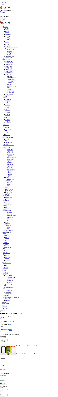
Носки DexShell (5, 244)
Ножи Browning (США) (10, 150)
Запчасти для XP (9, 54)
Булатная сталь (9, 182)
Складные (9, 175)
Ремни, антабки (9, 85)
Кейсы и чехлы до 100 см (10, 90)
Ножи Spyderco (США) (10, 166)
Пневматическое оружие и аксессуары (7, 59)
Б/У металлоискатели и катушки (7, 58)
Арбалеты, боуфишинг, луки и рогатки (7, 201)
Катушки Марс (7, 43)
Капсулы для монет (6, 295)
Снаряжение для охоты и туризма (6, 232)
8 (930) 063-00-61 (2, 12)
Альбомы (4, 285)
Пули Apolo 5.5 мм (7, 110)
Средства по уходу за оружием (9, 94)
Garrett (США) (7, 29)
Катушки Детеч (7, 42)
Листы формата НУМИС (8, 292)
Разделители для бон (9, 290)
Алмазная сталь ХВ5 (9, 181)
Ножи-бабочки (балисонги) (8, 186)
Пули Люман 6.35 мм (8, 122)
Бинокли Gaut (7, 234)
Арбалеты (4, 202)
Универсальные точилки (8, 197)
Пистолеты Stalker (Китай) (8, 71)
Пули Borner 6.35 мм (8, 118)
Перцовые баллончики (6, 135)
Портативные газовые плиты (7, 247)
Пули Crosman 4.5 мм (8, 99)
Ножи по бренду (7, 148)
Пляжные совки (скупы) (8, 57)
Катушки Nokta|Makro (8, 40)
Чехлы (7, 220)
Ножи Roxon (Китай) (9, 162)
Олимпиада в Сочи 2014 (10, 281)
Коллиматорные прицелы (11, 79)
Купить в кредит (4, 2)
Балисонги (9, 171)
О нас (2, 362)
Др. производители (7, 261)
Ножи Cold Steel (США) (10, 152)
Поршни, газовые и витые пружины (11, 83)
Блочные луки (7, 207)
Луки (4, 206)
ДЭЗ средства (5, 240)
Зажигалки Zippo (5, 273)
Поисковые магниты (6, 143)
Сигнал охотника (5, 251)
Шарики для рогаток (8, 231)
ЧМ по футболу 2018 (9, 282)
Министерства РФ (10, 278)
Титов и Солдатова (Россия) (10, 179)
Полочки (8, 218)
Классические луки (7, 208)
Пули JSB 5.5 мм (7, 113)
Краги (7, 216)
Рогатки (4, 209)
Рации (4, 248)
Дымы (6, 264)
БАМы (6, 130)
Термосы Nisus (7, 256)
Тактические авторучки (6, 127)
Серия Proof (6, 299)
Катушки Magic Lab (7, 36)
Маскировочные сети (6, 243)
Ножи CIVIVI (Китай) (10, 151)
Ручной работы (10, 174)
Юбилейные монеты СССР (8, 284)
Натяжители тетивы (9, 212)
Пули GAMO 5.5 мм (7, 112)
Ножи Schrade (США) (9, 165)
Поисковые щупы (5, 144)
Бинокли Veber (7, 238)
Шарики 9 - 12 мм (5, 124)
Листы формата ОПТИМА (8, 293)
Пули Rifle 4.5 (7, 102)
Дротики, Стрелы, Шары (6, 224)
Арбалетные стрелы (7, 229)
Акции (3, 3)
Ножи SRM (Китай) (9, 167)
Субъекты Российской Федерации (12, 276)
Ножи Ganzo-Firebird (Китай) (10, 154)
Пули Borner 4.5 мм (7, 98)
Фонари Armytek (7, 260)
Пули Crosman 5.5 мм (8, 111)
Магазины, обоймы (9, 76)
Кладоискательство (4, 26)
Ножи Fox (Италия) (9, 153)
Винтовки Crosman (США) (8, 61)
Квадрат (6, 140)
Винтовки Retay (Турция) (8, 63)
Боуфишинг (5, 205)
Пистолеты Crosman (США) (9, 68)
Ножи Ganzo (10, 156)
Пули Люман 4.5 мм (7, 107)
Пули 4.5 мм (5, 97)
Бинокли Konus (7, 235)
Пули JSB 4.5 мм (7, 101)
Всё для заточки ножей (6, 195)
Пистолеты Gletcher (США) (8, 69)
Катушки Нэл (7, 44)
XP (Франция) (7, 32)
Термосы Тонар (7, 258)
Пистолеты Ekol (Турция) (8, 66)
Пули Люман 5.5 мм (7, 116)
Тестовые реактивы (7, 300)
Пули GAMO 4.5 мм (7, 100)
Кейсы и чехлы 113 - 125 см (10, 91)
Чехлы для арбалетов (9, 214)
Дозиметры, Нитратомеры (5, 269)
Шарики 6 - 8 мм (5, 123)
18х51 (7, 132)
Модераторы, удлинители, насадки (11, 77)
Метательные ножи (7, 177)
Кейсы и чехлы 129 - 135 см (10, 92)
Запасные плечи (9, 211)
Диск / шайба (7, 139)
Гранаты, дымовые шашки (7, 263)
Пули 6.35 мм (5, 117)
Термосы (4, 254)
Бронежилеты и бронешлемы (7, 239)
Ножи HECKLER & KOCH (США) (11, 157)
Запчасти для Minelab (9, 51)
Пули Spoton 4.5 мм (7, 104)
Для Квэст (8, 39)
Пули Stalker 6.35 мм (8, 121)
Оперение (8, 228)
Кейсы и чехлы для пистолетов (11, 88)
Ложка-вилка (5, 242)
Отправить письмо (3, 396)
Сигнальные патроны (6, 125)
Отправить (2, 390)
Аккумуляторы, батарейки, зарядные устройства (11, 47)
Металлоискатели (5, 27)
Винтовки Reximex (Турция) (9, 64)
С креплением (7, 141)
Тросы (6, 146)
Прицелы (8, 213)
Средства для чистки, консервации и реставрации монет (11, 297)
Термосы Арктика (7, 257)
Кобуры (4, 136)
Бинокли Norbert (7, 236)
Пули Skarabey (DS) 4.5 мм (8, 103)
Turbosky (6, 249)
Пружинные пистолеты (6, 266)
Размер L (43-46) (7, 245)
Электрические (7, 196)
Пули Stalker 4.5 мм (7, 105)
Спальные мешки (5, 252)
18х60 (7, 133)
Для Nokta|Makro (9, 38)
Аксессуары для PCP (8, 74)
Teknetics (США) (7, 30)
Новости (3, 4)
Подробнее (1, 326)
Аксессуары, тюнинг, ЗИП (7, 210)
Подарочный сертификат (5, 303)
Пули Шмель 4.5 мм (7, 108)
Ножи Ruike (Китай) (9, 163)
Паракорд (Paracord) (6, 200)
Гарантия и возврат (4, 1)
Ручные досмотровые (8, 34)
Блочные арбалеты (7, 203)
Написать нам (2, 318)
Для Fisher (8, 37)
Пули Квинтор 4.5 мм (8, 106)
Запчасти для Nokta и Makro (10, 52)
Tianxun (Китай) (7, 31)
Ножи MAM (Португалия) (10, 159)
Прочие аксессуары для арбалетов (11, 215)
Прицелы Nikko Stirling (11, 82)
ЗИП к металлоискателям (8, 48)
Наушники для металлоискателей (9, 56)
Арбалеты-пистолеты (8, 204)
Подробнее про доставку (3, 11)
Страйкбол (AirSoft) (4, 262)
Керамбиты (9, 172)
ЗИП (5, 134)
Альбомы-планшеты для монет (9, 287)
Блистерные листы (9, 289)
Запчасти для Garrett (9, 50)
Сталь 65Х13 (8, 185)
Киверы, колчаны (7, 223)
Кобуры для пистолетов (10, 89)
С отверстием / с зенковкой (8, 142)
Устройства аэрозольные (6, 128)
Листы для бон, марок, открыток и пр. (12, 294)
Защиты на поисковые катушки (9, 45)
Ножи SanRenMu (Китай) (10, 164)
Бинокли (4, 233)
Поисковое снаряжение (6, 46)
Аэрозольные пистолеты (8, 129)
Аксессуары (5, 271)
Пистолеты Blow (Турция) (8, 67)
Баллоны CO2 (5, 96)
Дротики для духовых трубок (9, 230)
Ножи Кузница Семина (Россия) (11, 169)
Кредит (3, 365)
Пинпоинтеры (7, 33)
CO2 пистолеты (5, 268)
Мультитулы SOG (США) (8, 192)
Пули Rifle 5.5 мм (7, 114)
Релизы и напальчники (10, 219)
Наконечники (8, 227)
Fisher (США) (7, 28)
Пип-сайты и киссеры (10, 217)
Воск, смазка (6, 222)
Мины (6, 265)
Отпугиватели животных (6, 126)
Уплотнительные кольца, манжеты (11, 86)
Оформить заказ (3, 358)
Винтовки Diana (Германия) (9, 62)
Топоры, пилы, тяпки (6, 194)
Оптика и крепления (9, 78)
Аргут (6, 250)
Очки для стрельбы (7, 95)
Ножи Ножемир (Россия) (10, 170)
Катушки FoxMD (7, 35)
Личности (8, 283)
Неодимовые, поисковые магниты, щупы (7, 137)
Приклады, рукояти (9, 84)
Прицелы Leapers (10, 81)
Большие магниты (7, 138)
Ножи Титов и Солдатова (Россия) (11, 176)
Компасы (4, 241)
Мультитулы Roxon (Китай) (8, 191)
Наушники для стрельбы (8, 93)
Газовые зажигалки (6, 272)
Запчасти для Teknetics (10, 53)
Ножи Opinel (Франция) (10, 161)
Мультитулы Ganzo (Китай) (8, 190)
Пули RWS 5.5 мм (7, 115)
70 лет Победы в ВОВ (10, 280)
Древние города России (11, 277)
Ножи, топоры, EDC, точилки (6, 147)
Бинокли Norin (7, 237)
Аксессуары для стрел (8, 225)
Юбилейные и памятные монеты (7, 274)
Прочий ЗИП (8, 87)
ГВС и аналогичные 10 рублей (11, 279)
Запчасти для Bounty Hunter (10, 49)
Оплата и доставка (4, 361)
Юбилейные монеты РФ (8, 275)
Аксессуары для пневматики (7, 73)
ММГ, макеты (4, 270)
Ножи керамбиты (7, 180)
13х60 (7, 131)
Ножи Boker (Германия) (10, 149)
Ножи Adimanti (10, 155)
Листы (4, 288)
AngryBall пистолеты (6, 267)
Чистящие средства (7, 298)
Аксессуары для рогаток (8, 221)
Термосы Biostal (7, 255)
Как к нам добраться (3, 18)
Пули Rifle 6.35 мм (7, 120)
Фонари (4, 259)
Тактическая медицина (6, 253)
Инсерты (8, 226)
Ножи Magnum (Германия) (10, 158)
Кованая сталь (8, 184)
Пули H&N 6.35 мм (7, 119)
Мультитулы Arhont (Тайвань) (9, 189)
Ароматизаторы (4, 302)
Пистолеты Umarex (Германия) (9, 72)
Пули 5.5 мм (5, 109)
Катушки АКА (7, 41)
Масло (6, 199)
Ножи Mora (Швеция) (9, 160)
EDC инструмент (5, 187)
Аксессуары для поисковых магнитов (8, 145)
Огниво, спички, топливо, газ (7, 246)
